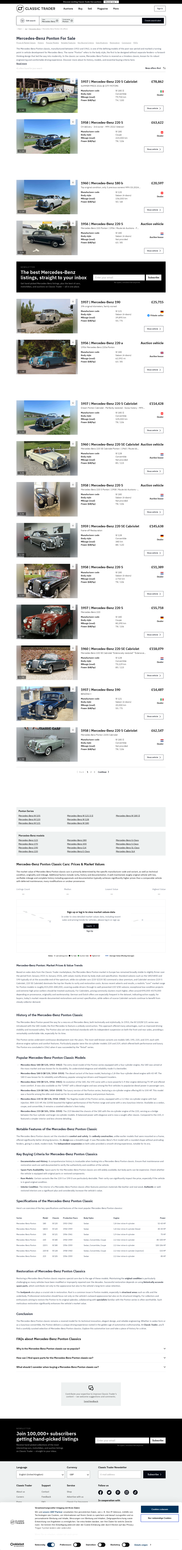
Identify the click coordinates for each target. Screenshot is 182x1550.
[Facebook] (100, 1492)
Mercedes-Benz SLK (125, 851)
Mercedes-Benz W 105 (29, 815)
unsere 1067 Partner (53, 1512)
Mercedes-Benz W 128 (78, 819)
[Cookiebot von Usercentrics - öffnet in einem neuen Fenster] (17, 1545)
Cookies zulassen (159, 1509)
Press (19, 1501)
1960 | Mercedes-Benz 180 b (102, 183)
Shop (69, 1491)
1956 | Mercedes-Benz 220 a (102, 343)
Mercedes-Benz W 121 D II (80, 815)
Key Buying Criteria (86, 43)
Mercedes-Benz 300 (77, 844)
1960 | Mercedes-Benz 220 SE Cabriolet (110, 444)
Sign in (160, 8)
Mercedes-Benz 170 (28, 844)
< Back (19, 29)
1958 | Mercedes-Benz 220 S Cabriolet (109, 730)
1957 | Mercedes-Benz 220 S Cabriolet (109, 81)
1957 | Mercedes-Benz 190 (100, 302)
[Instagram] (126, 1492)
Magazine (102, 8)
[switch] (77, 1545)
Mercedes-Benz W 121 (29, 823)
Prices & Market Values (26, 43)
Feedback (46, 1496)
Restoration (115, 43)
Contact (45, 1491)
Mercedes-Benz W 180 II (128, 815)
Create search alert (153, 20)
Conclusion (126, 43)
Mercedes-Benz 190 (28, 847)
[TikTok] (135, 1492)
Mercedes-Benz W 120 (29, 819)
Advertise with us (75, 1496)
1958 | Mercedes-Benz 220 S (102, 122)
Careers (20, 1496)
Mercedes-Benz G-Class (127, 840)
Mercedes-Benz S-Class (127, 844)
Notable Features (68, 43)
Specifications (102, 43)
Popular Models (52, 43)
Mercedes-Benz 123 (28, 840)
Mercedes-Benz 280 (77, 840)
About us (20, 1491)
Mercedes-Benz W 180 (78, 823)
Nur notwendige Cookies (159, 1518)
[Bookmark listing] (73, 81)
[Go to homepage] (35, 8)
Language (21, 1467)
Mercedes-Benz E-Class (78, 851)
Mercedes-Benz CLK (76, 847)
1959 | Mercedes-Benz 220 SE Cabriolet (110, 526)
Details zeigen (141, 1545)
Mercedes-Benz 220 (28, 851)
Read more (21, 63)
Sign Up (89, 931)
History (41, 43)
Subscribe (153, 277)
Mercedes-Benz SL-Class (127, 847)
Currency (72, 1467)
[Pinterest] (118, 1492)
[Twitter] (109, 1492)
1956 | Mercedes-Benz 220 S (102, 224)
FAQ (43, 1501)
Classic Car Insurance (77, 1501)
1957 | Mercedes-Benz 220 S (102, 608)
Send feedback (91, 1401)
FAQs (135, 43)
